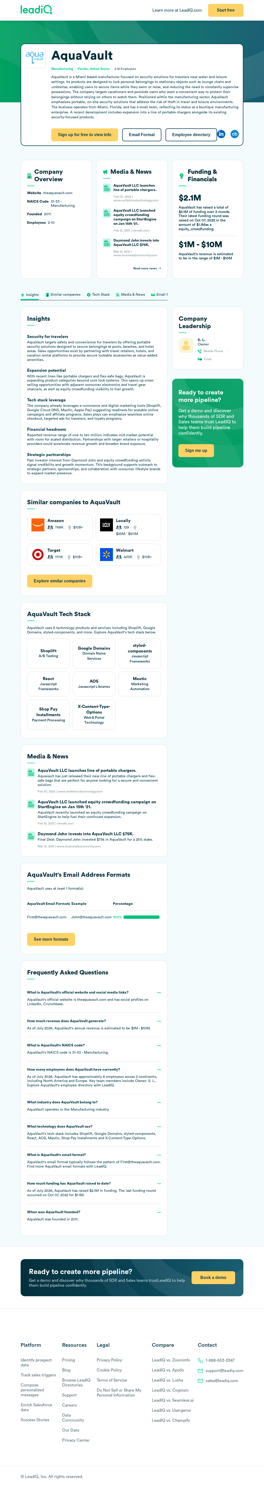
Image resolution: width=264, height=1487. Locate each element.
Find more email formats (56, 1166)
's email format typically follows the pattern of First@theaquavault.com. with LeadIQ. (94, 1160)
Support (69, 1395)
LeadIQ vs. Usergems (171, 1410)
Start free (226, 10)
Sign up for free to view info (84, 135)
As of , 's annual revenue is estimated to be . (89, 1024)
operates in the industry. (68, 1106)
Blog (66, 1370)
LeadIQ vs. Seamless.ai (173, 1400)
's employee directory (66, 1085)
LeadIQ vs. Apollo (168, 1370)
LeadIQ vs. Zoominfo (171, 1360)
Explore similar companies (60, 581)
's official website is (87, 998)
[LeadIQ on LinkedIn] (236, 1477)
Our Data (70, 1430)
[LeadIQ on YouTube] (240, 1477)
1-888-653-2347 (220, 1360)
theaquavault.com (91, 1000)
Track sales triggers (38, 1375)
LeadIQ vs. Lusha (167, 1380)
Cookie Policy (109, 1370)
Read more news (145, 268)
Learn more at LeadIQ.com (177, 10)
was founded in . (53, 1215)
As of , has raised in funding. (91, 1189)
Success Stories (35, 1420)
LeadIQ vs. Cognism (170, 1390)
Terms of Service (112, 1380)
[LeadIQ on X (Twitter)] (232, 1477)
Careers (69, 1405)
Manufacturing (83, 1109)
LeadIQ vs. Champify (171, 1420)
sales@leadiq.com (222, 1381)
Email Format (142, 135)
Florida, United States (94, 68)
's (68, 1049)
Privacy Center (76, 1440)
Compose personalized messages (32, 1390)
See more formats (51, 939)
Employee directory (191, 135)
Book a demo (213, 1277)
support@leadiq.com (224, 1371)
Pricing (68, 1360)
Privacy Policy (109, 1360)
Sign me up (196, 450)
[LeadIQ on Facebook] (228, 1477)
